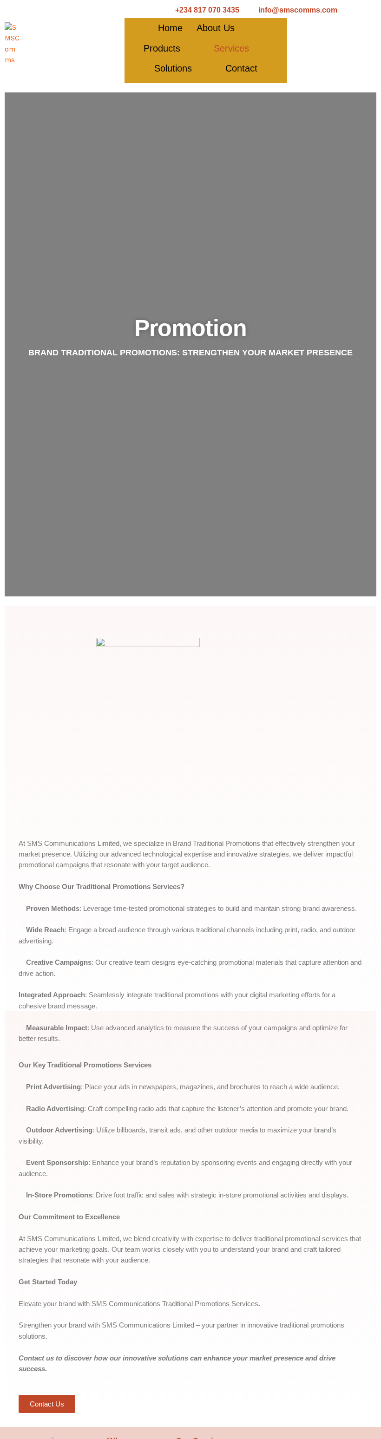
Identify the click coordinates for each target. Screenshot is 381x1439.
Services (231, 48)
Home (170, 28)
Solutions (173, 68)
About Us (216, 28)
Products (162, 48)
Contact (241, 68)
